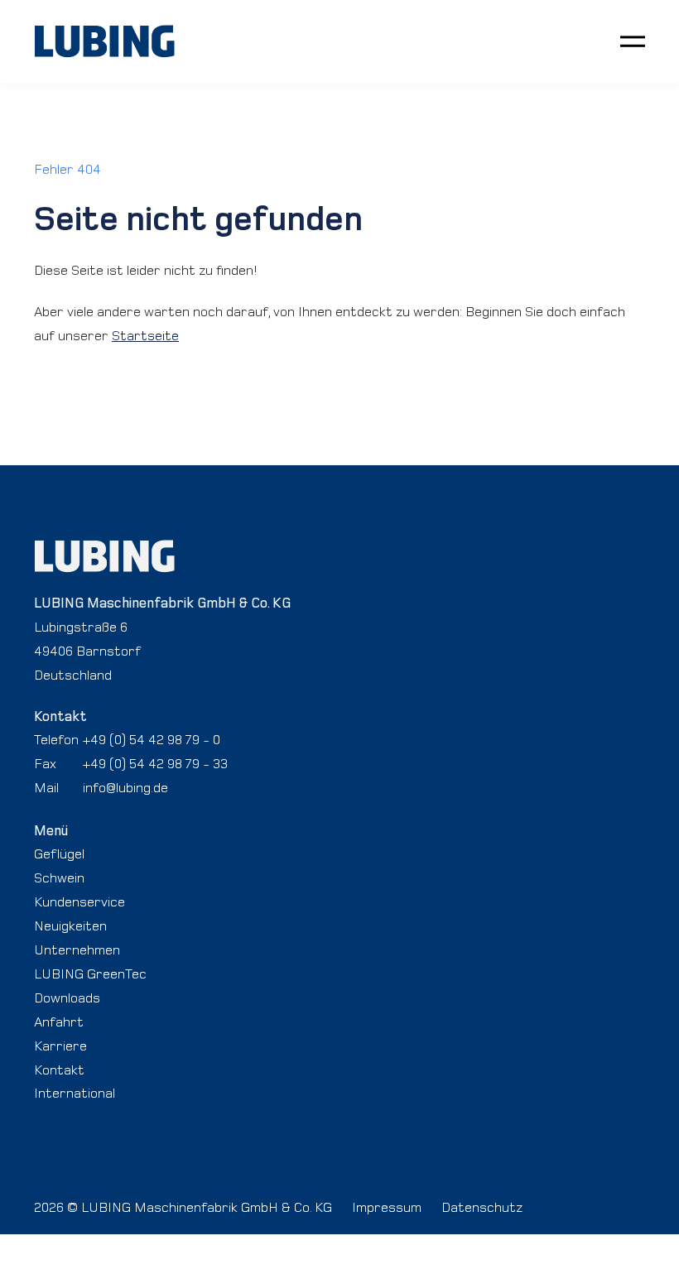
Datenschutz (481, 1206)
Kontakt (59, 1069)
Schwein (59, 877)
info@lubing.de (125, 787)
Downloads (67, 997)
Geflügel (59, 853)
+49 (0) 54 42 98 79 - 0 (151, 739)
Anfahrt (59, 1021)
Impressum (386, 1206)
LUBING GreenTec (90, 973)
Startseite (145, 335)
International (74, 1092)
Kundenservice (79, 901)
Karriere (60, 1045)
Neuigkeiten (70, 925)
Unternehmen (77, 949)
